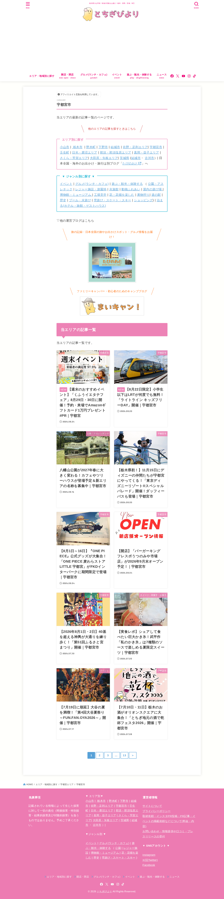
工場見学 (100, 194)
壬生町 (64, 152)
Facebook (148, 865)
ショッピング (143, 200)
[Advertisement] (112, 48)
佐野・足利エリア (135, 147)
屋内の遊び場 (153, 189)
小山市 (64, 147)
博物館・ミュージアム (76, 194)
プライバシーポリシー (156, 811)
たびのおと (130, 163)
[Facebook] (172, 76)
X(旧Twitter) (150, 860)
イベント (66, 183)
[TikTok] (194, 76)
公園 (118, 848)
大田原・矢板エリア (104, 158)
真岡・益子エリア (146, 152)
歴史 (63, 200)
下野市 (103, 147)
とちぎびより (104, 891)
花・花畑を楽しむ (121, 194)
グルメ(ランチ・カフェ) (92, 183)
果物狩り (143, 194)
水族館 (114, 189)
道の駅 (156, 194)
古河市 (149, 158)
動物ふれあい (130, 189)
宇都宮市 (156, 147)
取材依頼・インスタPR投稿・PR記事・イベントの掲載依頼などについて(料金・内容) (168, 821)
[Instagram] (189, 76)
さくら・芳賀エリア (74, 158)
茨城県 (124, 158)
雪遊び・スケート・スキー (112, 200)
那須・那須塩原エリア (115, 152)
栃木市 (77, 147)
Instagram (148, 854)
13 (124, 755)
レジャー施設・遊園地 (91, 189)
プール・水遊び (80, 200)
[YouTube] (183, 76)
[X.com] (177, 76)
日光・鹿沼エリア (84, 152)
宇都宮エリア (66, 784)
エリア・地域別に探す (41, 76)
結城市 (115, 147)
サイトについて (152, 805)
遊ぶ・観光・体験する (127, 183)
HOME (29, 784)
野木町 (91, 147)
